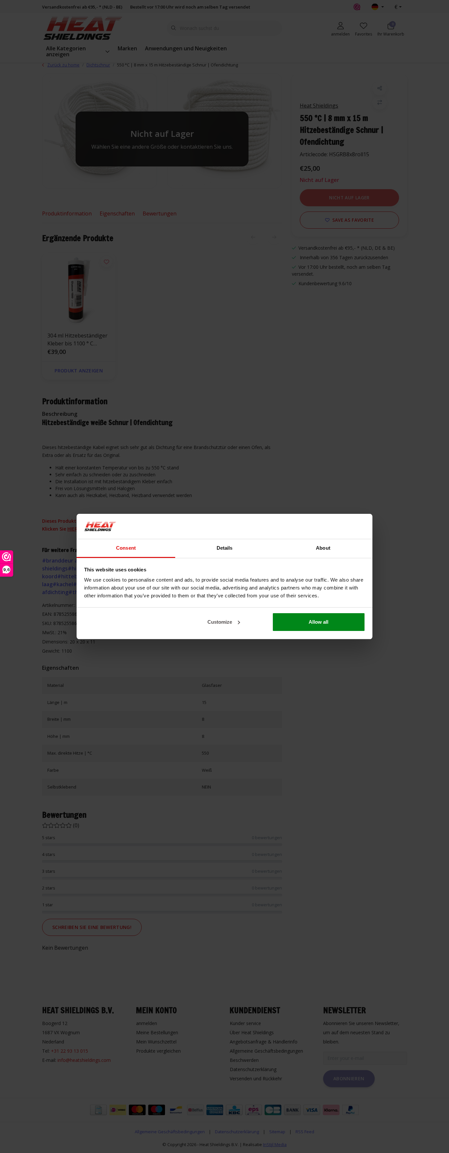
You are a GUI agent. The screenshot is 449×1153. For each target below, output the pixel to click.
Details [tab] (225, 548)
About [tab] (323, 548)
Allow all (318, 622)
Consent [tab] (126, 548)
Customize (219, 622)
